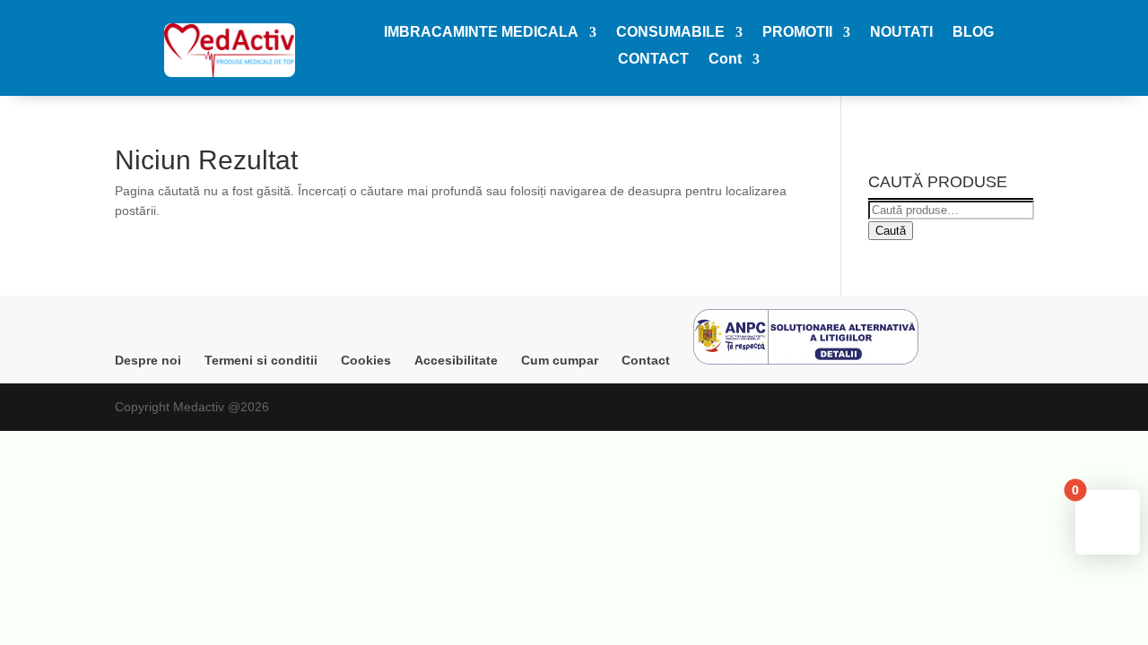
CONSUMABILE (670, 32)
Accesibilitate (456, 360)
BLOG (973, 32)
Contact (646, 360)
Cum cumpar (559, 360)
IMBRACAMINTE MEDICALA (481, 32)
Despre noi (148, 360)
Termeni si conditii (260, 360)
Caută (890, 230)
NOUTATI (901, 32)
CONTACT (653, 59)
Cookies (366, 360)
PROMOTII (797, 32)
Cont (725, 59)
